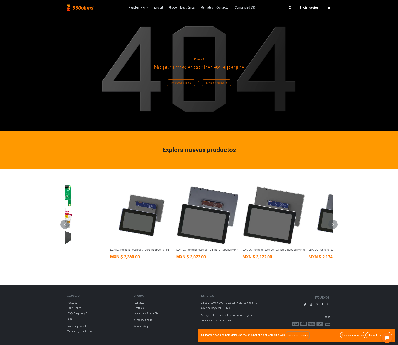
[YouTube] (311, 304)
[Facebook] (322, 304)
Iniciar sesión (309, 7)
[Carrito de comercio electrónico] (328, 8)
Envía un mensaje (216, 82)
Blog (69, 318)
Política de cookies (298, 335)
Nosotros (72, 302)
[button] (290, 8)
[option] (199, 224)
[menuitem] (138, 7)
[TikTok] (305, 304)
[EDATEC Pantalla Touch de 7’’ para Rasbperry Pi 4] (298, 215)
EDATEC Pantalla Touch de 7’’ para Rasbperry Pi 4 (296, 249)
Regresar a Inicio (181, 82)
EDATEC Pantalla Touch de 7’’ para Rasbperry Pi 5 (97, 249)
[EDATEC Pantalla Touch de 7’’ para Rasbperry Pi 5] (99, 215)
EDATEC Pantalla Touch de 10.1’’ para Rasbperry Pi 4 (166, 249)
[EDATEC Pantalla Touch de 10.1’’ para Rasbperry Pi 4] (166, 215)
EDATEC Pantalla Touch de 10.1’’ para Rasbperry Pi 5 (232, 249)
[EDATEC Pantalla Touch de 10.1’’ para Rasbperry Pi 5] (232, 215)
